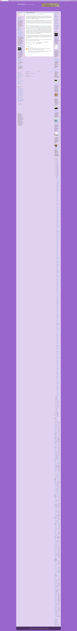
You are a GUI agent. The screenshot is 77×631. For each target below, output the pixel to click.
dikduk (55, 455)
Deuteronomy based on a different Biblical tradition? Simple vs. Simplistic (57, 59)
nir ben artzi (57, 517)
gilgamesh (58, 464)
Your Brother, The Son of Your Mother (57, 181)
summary (56, 574)
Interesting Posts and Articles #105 (57, 280)
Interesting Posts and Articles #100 (57, 377)
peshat (55, 524)
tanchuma (56, 578)
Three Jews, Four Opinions (20, 84)
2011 (56, 171)
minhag (55, 506)
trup (55, 589)
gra (57, 466)
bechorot (55, 435)
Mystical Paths (20, 28)
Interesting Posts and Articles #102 (57, 334)
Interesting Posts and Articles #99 (57, 391)
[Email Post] (36, 43)
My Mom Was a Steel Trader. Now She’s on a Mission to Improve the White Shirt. (21, 100)
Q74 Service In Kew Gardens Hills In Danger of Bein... (57, 303)
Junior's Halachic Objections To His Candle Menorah (57, 190)
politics (58, 528)
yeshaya (56, 608)
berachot (29, 44)
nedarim (56, 514)
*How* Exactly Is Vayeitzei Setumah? (57, 357)
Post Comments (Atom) (32, 73)
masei (58, 494)
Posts (19, 13)
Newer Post (28, 71)
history (55, 475)
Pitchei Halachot (29, 26)
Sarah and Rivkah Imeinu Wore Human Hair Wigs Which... (57, 290)
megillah (56, 500)
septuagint (56, 556)
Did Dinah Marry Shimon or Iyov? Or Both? (57, 310)
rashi (55, 536)
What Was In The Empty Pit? (57, 255)
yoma (58, 612)
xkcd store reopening (20, 65)
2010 (56, 172)
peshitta (56, 525)
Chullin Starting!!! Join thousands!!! (57, 625)
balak (55, 430)
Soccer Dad (19, 82)
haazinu (56, 468)
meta (56, 502)
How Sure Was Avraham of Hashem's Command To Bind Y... (57, 367)
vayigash (56, 600)
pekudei (58, 522)
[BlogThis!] (37, 43)
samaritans (56, 552)
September (57, 399)
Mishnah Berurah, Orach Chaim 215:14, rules (42, 25)
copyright (58, 451)
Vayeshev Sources (57, 299)
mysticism (56, 511)
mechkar (56, 498)
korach (56, 488)
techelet (57, 581)
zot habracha (56, 616)
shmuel (57, 567)
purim (57, 529)
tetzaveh (56, 584)
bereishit (56, 440)
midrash (58, 504)
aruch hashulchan (56, 426)
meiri (58, 500)
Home (39, 71)
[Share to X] (38, 43)
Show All (23, 70)
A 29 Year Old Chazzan (19, 20)
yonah (57, 613)
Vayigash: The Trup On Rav (57, 178)
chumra (55, 450)
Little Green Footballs (20, 80)
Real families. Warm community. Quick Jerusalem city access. (21, 92)
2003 (56, 416)
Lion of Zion (29, 47)
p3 (55, 522)
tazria (58, 580)
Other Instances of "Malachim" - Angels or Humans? (57, 382)
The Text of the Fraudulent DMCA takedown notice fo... (57, 324)
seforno (58, 554)
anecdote (56, 424)
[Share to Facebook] (39, 43)
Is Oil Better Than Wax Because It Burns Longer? (57, 185)
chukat (56, 448)
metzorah (56, 503)
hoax (58, 475)
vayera (56, 598)
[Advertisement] (33, 9)
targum (56, 579)
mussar (57, 510)
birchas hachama (57, 442)
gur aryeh (56, 467)
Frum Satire (19, 79)
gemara (55, 462)
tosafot (55, 588)
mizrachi (55, 508)
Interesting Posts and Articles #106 (57, 267)
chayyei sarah (57, 446)
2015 (56, 167)
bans (55, 432)
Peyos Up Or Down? (57, 394)
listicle (58, 491)
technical (55, 582)
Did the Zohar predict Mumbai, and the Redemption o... (57, 315)
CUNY (21, 120)
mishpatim (56, 507)
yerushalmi (56, 607)
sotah (55, 571)
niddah (55, 516)
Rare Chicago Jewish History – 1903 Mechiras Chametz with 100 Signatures (20, 89)
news (56, 515)
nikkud (58, 516)
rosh (55, 547)
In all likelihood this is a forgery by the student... (57, 28)
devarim (56, 454)
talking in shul (56, 576)
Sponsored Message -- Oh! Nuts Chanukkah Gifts (57, 353)
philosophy (56, 526)
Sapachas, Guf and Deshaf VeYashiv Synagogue (56, 621)
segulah (57, 555)
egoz (57, 456)
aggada (55, 423)
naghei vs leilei (56, 512)
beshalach (56, 441)
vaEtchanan (56, 594)
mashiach (57, 495)
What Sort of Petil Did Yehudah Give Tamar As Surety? (57, 263)
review (55, 546)
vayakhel (56, 595)
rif (57, 546)
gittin (55, 466)
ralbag (55, 532)
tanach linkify (56, 577)
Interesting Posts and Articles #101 (57, 342)
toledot (55, 586)
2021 (56, 160)
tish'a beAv (56, 585)
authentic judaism (56, 427)
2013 (56, 169)
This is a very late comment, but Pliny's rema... (57, 25)
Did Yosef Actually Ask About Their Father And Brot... (57, 195)
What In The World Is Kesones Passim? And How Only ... (57, 272)
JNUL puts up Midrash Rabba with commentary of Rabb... (57, 221)
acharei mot (56, 422)
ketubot (55, 483)
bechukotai (56, 436)
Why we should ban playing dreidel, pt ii (57, 200)
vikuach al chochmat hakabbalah (57, 603)
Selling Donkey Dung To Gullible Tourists (57, 214)
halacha (31, 44)
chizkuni (57, 447)
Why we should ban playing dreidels (57, 251)
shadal (56, 558)
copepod (55, 451)
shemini (56, 562)
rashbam (58, 535)
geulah (55, 464)
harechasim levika (56, 472)
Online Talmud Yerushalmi (19, 77)
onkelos (56, 520)
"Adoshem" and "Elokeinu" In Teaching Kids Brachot (35, 14)
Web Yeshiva (19, 73)
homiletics (57, 476)
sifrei (57, 569)
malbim (55, 494)
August (57, 401)
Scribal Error (20, 59)
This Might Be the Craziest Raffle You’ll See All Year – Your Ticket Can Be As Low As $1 (21, 95)
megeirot (55, 499)
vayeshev (56, 599)
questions (56, 530)
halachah (56, 471)
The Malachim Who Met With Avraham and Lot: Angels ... (57, 387)
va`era (55, 593)
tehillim (58, 582)
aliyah (57, 423)
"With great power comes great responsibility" (57, 339)
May (56, 404)
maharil (57, 493)
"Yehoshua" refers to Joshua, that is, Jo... (57, 18)
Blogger (47, 628)
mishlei (58, 506)
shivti (55, 567)
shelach (56, 561)
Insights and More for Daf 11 (57, 623)
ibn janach (58, 479)
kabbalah (56, 481)
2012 (56, 170)
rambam (56, 533)
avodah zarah (56, 428)
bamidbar (56, 431)
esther (58, 458)
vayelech (56, 597)
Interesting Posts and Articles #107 (57, 242)
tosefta (57, 588)
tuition (57, 590)
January (57, 409)
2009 (56, 173)
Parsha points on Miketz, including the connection (57, 226)
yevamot (56, 609)
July (56, 402)
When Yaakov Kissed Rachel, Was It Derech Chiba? (57, 373)
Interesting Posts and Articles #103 (57, 319)
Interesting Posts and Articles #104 (57, 307)
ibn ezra (57, 478)
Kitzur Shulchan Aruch (46, 21)
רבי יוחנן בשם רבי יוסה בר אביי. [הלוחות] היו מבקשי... (57, 14)
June (57, 403)
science (56, 553)
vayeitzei (56, 596)
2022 (56, 159)
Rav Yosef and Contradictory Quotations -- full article (20, 61)
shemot (56, 563)
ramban (56, 534)
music (55, 510)
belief (56, 439)
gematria (56, 463)
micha (55, 504)
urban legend (56, 592)
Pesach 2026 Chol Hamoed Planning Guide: (20, 98)
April (56, 405)
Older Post (51, 71)
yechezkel (58, 606)
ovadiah (58, 521)
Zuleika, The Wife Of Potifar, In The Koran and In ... (57, 259)
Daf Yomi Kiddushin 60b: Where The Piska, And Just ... (57, 347)
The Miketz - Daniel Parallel (57, 217)
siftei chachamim (56, 570)
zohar (56, 615)
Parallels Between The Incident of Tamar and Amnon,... (57, 285)
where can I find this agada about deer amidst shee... (57, 21)
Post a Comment (29, 54)
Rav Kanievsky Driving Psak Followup (57, 231)
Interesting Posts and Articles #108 (57, 204)
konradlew (41, 628)
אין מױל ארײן (19, 81)
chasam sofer (56, 445)
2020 (56, 161)
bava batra (57, 432)
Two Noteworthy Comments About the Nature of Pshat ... (57, 296)
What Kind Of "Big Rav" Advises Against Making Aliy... (57, 247)
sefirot (55, 554)
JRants (19, 78)
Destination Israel (20, 74)
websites (55, 605)
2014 (56, 168)
